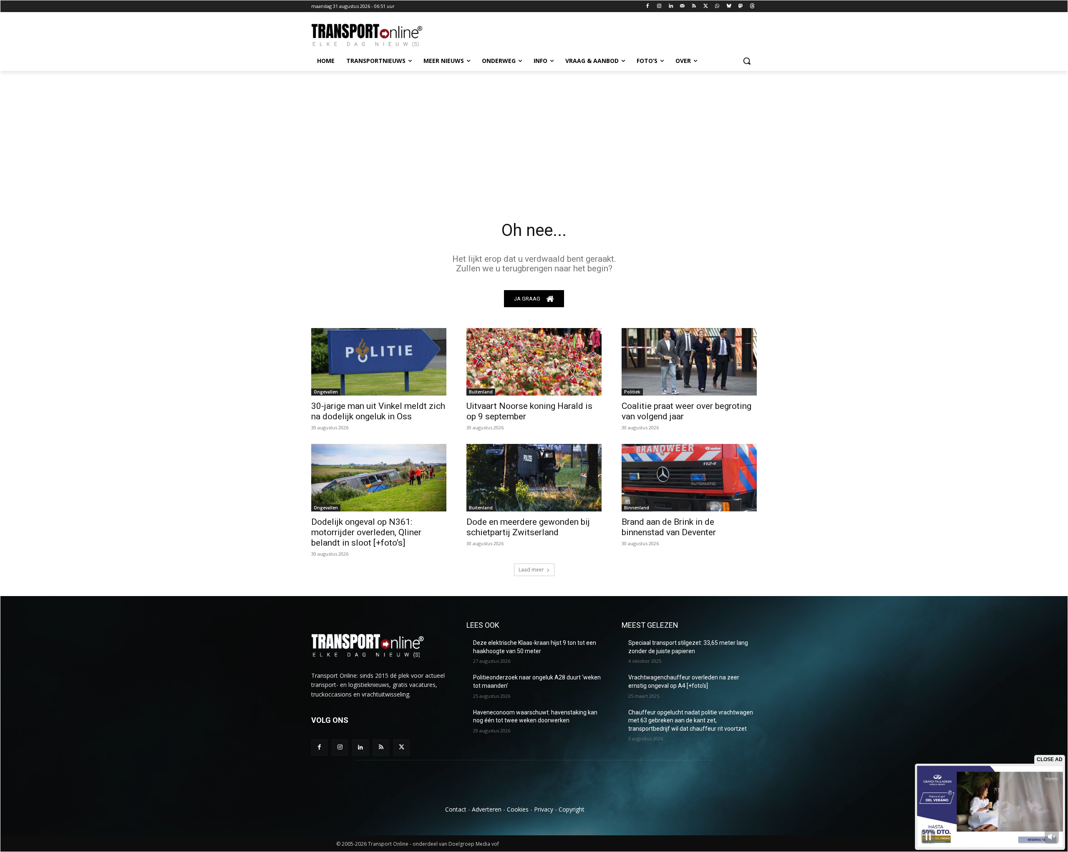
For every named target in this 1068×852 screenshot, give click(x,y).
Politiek (632, 392)
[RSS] (694, 6)
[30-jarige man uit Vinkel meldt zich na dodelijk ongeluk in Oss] (378, 362)
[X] (705, 6)
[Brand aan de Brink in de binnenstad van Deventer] (689, 477)
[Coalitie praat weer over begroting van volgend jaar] (689, 362)
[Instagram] (659, 6)
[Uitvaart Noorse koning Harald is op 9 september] (534, 362)
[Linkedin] (671, 6)
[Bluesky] (729, 6)
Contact (455, 809)
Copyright (571, 809)
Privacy (543, 809)
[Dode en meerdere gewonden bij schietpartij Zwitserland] (534, 477)
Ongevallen (326, 392)
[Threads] (752, 6)
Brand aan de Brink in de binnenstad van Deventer (669, 527)
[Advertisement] (534, 133)
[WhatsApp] (717, 6)
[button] (747, 61)
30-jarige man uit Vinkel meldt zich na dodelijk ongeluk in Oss (378, 411)
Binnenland (636, 508)
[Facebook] (647, 6)
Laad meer (531, 569)
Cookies (518, 809)
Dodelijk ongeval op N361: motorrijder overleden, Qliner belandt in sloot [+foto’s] (366, 532)
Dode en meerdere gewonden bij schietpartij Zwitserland (528, 527)
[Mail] (682, 6)
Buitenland (481, 392)
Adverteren (486, 809)
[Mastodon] (740, 6)
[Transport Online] (378, 35)
